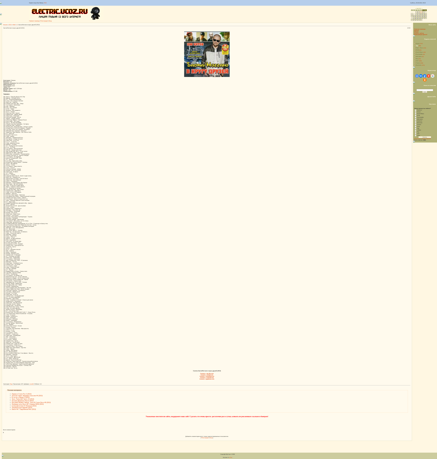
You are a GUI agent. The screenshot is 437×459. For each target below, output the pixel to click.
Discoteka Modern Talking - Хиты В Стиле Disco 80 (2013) (31, 402)
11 (423, 14)
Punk (418, 126)
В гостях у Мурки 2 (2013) (20, 397)
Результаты (417, 138)
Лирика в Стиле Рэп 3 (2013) (21, 394)
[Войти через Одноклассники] (425, 80)
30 (418, 19)
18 (423, 15)
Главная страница (34, 21)
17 (421, 15)
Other (418, 135)
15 (416, 15)
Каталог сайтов (419, 33)
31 (421, 19)
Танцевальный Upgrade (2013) (22, 407)
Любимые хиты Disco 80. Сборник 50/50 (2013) (28, 404)
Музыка (416, 30)
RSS (45, 3)
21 (414, 17)
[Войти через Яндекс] (428, 76)
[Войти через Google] (432, 76)
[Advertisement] (44, 382)
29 (416, 19)
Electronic (418, 65)
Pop (418, 132)
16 (418, 15)
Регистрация (44, 21)
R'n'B (417, 50)
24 (421, 17)
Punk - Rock (419, 48)
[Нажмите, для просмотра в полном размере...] (207, 76)
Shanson (419, 110)
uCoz (230, 457)
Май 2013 (419, 8)
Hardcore (419, 121)
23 (418, 17)
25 (423, 17)
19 (425, 15)
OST (417, 60)
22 (416, 17)
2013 (10, 24)
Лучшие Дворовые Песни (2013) (23, 401)
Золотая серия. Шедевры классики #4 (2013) (27, 395)
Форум (416, 32)
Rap (11, 384)
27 (412, 19)
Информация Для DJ (420, 34)
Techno (419, 124)
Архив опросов (426, 138)
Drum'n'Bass (419, 52)
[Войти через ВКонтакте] (421, 76)
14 (414, 15)
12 (425, 14)
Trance (418, 63)
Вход (50, 21)
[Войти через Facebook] (424, 76)
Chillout (419, 130)
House (417, 43)
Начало (5, 24)
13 (412, 15)
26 (425, 17)
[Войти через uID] (417, 76)
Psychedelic (419, 54)
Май (14, 24)
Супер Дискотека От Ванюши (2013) (24, 406)
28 (414, 19)
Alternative (419, 56)
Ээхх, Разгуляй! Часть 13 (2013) (23, 399)
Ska (417, 58)
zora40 (32, 384)
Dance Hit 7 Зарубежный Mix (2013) (24, 409)
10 (421, 14)
